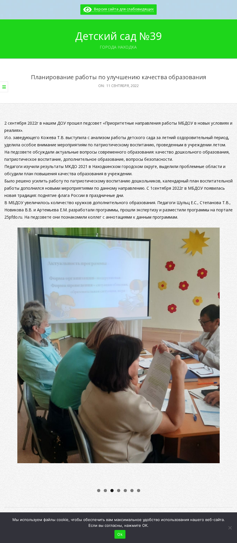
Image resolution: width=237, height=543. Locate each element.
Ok (120, 534)
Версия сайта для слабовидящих (122, 9)
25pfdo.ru (13, 217)
